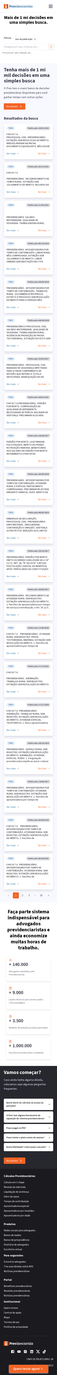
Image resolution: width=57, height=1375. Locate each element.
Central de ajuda (12, 1312)
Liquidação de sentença (16, 1191)
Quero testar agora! (26, 1369)
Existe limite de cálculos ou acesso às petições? (24, 1104)
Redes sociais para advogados (19, 1230)
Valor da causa (11, 1196)
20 (41, 895)
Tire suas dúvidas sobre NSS (18, 1266)
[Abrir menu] (50, 6)
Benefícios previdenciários (18, 1286)
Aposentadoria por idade (17, 1215)
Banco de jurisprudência (16, 1239)
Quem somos (11, 1308)
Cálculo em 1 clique (14, 1182)
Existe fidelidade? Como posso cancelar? (26, 1147)
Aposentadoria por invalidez (19, 1210)
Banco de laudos (12, 1235)
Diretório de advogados (16, 1244)
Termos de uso (11, 1322)
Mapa (7, 1317)
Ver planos (12, 106)
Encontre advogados (15, 1261)
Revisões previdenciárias (17, 1290)
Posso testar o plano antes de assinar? (25, 1137)
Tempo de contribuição (16, 1201)
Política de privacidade (16, 1326)
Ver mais (11, 153)
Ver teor (42, 153)
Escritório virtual (13, 1249)
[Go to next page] (48, 895)
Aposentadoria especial (16, 1206)
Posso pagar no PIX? (16, 1128)
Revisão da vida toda (14, 1187)
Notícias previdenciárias (17, 1271)
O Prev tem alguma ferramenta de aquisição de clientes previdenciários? (25, 1117)
